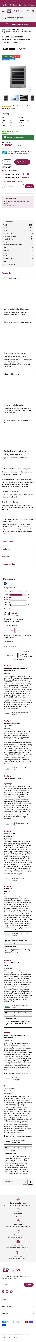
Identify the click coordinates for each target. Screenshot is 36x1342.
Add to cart (24, 162)
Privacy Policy (17, 1337)
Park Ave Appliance (11, 1334)
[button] (33, 11)
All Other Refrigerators (14, 29)
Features (6, 549)
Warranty (8, 167)
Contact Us (13, 2)
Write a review (25, 106)
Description (7, 273)
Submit (28, 1285)
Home (3, 29)
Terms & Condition (7, 1337)
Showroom (23, 2)
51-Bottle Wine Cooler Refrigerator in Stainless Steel (16, 32)
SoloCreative (24, 1334)
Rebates (5, 556)
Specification (7, 541)
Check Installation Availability (13, 181)
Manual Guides (8, 564)
